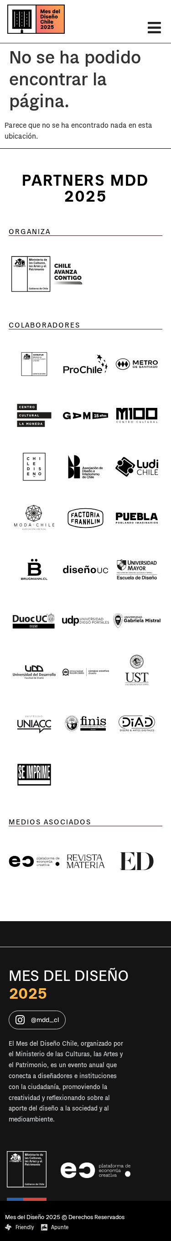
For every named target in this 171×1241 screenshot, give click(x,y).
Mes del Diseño (69, 976)
